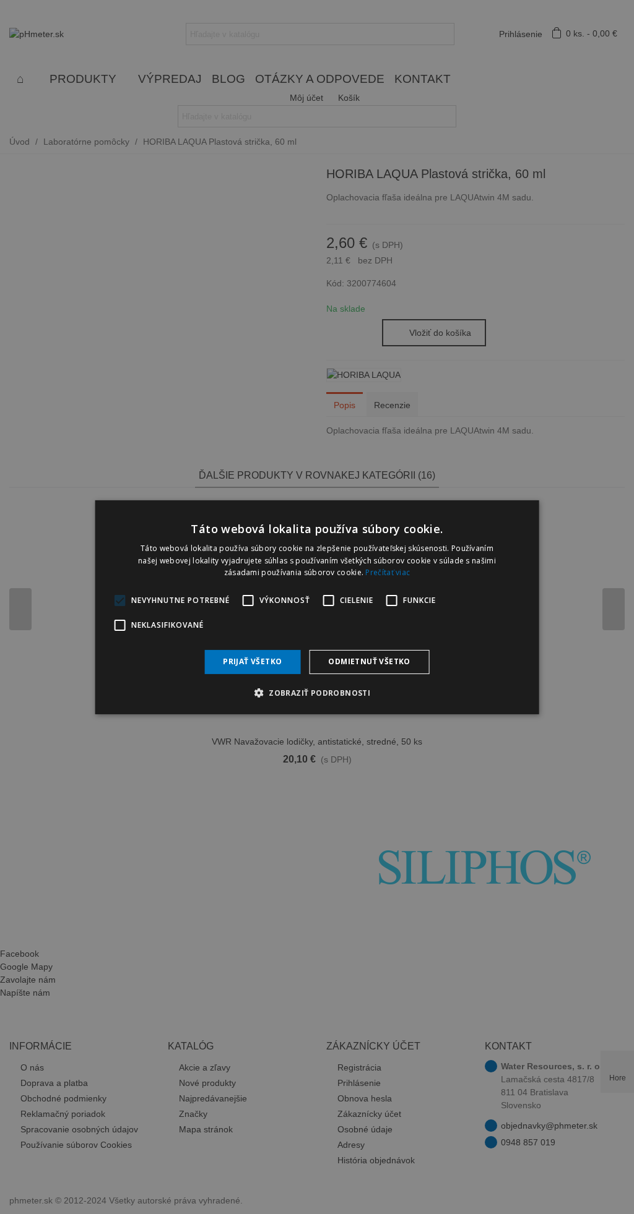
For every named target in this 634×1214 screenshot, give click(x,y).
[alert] (317, 607)
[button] (317, 692)
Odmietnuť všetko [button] (369, 661)
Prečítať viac (387, 572)
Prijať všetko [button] (252, 661)
